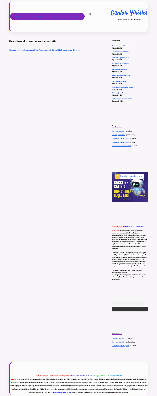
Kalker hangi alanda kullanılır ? (122, 99)
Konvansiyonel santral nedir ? (121, 146)
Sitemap (76, 50)
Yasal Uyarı (55, 16)
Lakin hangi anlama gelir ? (120, 138)
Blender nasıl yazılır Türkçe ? (121, 58)
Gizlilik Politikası (36, 16)
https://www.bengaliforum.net (21, 50)
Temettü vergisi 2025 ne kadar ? (122, 46)
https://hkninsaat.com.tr (62, 50)
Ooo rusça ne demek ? (118, 131)
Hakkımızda (73, 16)
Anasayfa (17, 16)
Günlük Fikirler (129, 13)
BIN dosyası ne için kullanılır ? (121, 63)
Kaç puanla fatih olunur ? (120, 81)
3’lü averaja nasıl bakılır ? (120, 93)
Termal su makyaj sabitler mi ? (121, 75)
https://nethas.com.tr (43, 50)
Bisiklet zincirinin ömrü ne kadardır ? (123, 87)
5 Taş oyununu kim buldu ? (120, 69)
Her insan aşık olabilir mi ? (120, 52)
